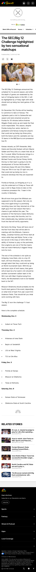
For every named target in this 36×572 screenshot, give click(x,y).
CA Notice (18, 553)
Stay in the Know (7, 495)
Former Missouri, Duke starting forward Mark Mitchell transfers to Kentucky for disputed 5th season (23, 448)
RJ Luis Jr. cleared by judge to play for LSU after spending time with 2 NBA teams (23, 431)
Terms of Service (26, 553)
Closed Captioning (18, 551)
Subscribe (5, 502)
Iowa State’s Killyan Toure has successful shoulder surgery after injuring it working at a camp (23, 457)
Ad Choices (22, 552)
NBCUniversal (12, 556)
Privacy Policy (29, 552)
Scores (20, 29)
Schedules (29, 29)
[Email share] (11, 59)
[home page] (8, 3)
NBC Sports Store (6, 552)
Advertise (4, 551)
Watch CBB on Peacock (9, 29)
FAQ (25, 551)
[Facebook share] (3, 59)
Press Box (15, 552)
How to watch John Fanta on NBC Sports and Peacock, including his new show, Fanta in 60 (23, 440)
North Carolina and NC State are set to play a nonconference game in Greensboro (22, 465)
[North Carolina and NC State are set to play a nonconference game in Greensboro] (6, 466)
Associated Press (16, 433)
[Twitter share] (7, 59)
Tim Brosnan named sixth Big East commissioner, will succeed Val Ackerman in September (23, 474)
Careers (10, 551)
